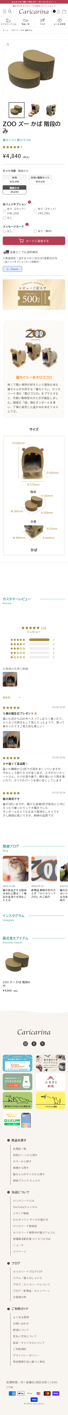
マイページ (19, 1251)
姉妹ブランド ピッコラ (26, 1180)
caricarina (38, 1403)
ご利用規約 (19, 1349)
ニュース (18, 1245)
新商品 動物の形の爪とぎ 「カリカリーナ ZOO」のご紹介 (43, 893)
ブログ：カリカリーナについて (31, 1284)
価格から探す (21, 1167)
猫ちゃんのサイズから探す (29, 1174)
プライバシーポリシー (26, 1355)
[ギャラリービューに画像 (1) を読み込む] (16, 110)
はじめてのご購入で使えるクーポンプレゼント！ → (34, 1)
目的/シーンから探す (25, 1155)
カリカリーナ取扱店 (25, 1226)
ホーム (6, 30)
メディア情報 (21, 1213)
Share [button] (14, 269)
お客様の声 (19, 1297)
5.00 (43, 628)
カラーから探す (22, 1161)
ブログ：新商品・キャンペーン (31, 1290)
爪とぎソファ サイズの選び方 (30, 1219)
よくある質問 (21, 1317)
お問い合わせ (21, 1323)
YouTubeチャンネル (25, 1207)
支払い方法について (25, 1336)
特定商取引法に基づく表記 (29, 1361)
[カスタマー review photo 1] (11, 739)
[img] (11, 707)
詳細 (30, 202)
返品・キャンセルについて (29, 1342)
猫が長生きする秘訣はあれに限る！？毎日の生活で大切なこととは (14, 895)
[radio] (14, 179)
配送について (21, 1330)
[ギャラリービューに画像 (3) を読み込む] (51, 110)
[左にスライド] (4, 111)
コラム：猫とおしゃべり (27, 1278)
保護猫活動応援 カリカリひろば (32, 1239)
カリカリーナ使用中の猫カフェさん (34, 1232)
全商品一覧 (19, 1148)
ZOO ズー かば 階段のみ (21, 30)
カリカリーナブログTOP (27, 1271)
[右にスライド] (64, 111)
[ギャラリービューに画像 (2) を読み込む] (34, 110)
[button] (4, 11)
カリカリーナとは (23, 1200)
